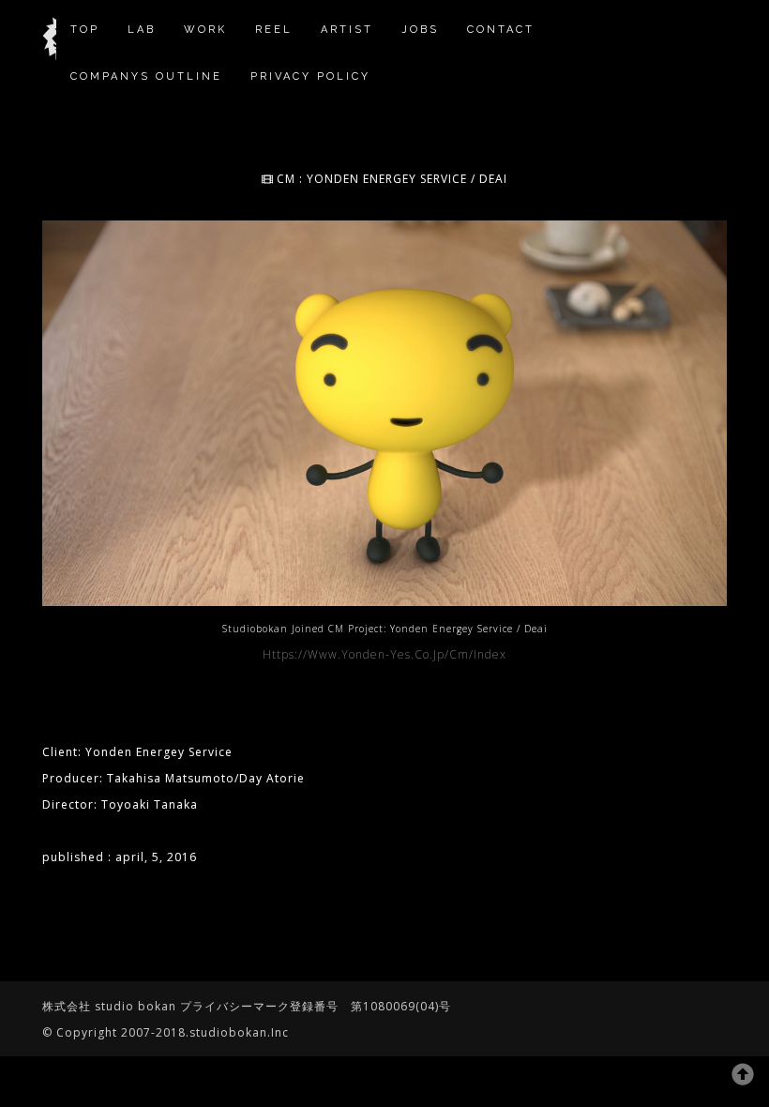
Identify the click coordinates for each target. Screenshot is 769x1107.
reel (274, 29)
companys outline (146, 76)
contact (501, 29)
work (205, 29)
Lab (142, 29)
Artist (347, 29)
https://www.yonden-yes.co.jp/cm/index (384, 654)
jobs (420, 29)
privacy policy (310, 76)
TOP (84, 29)
